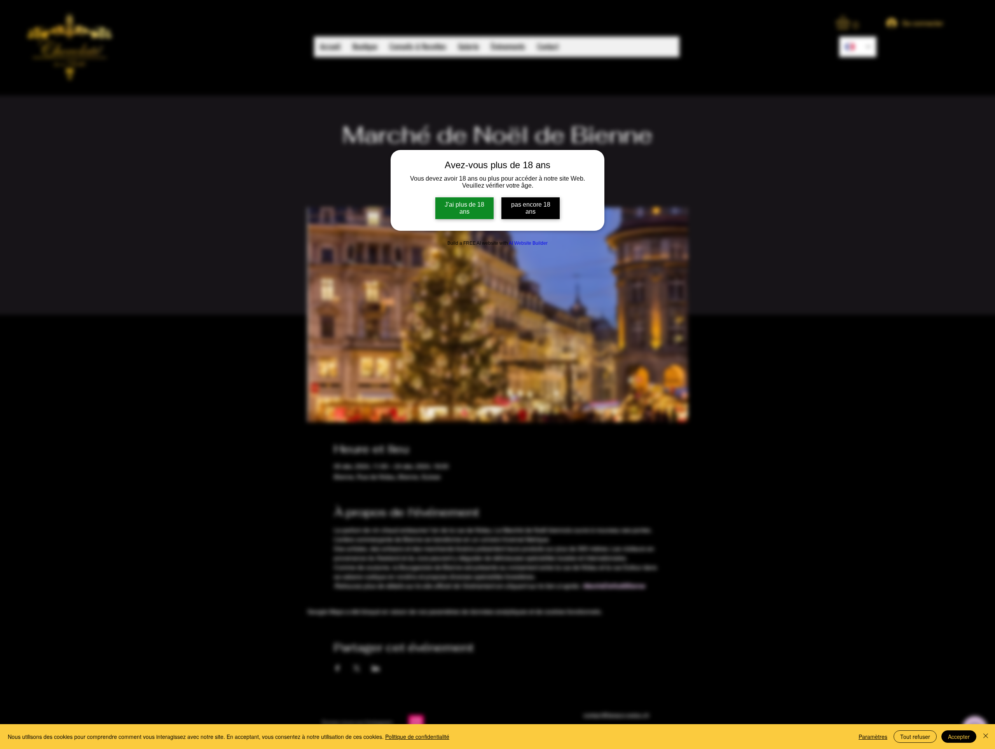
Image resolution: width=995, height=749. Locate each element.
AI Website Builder (528, 243)
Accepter (959, 736)
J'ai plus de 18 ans (464, 208)
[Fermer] (985, 736)
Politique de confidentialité (417, 736)
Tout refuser (915, 736)
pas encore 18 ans (530, 208)
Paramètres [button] (873, 736)
